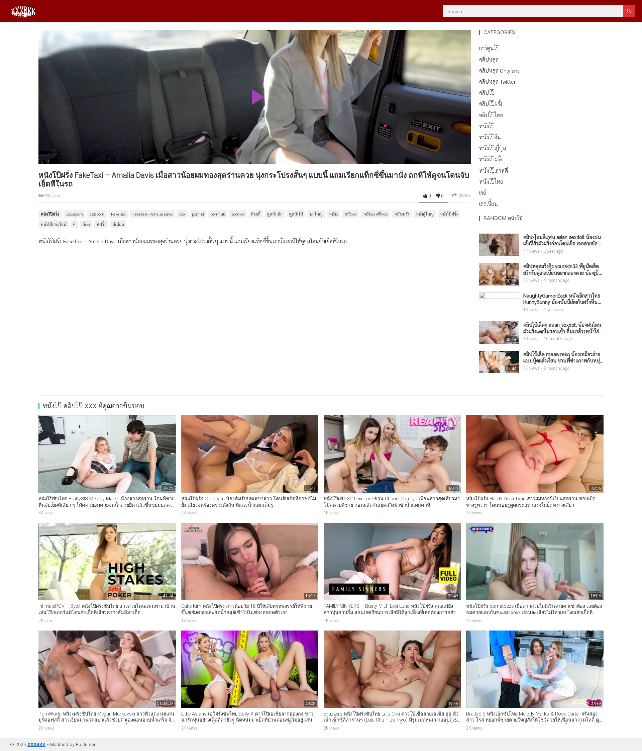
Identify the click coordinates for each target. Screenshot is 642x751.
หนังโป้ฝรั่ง (449, 214)
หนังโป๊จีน (490, 137)
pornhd (198, 214)
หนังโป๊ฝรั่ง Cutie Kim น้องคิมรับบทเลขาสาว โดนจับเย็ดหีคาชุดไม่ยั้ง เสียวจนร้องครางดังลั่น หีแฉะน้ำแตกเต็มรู (248, 502)
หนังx (333, 214)
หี (74, 224)
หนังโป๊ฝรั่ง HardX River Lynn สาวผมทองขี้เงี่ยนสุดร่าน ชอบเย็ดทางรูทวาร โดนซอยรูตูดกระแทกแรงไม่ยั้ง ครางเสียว (531, 502)
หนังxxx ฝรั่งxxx (375, 214)
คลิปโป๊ (487, 92)
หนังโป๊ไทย (491, 181)
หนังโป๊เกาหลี (493, 170)
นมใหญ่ (316, 214)
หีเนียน (118, 224)
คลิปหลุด (489, 59)
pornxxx (238, 214)
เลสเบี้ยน (488, 203)
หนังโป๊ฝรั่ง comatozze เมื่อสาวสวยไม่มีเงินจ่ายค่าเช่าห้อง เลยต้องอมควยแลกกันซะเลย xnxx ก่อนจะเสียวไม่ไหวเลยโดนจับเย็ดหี (534, 609)
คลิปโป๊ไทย (491, 114)
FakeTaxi (118, 214)
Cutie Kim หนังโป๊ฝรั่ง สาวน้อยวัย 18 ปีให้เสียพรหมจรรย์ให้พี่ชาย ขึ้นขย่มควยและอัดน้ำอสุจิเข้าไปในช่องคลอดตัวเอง (246, 609)
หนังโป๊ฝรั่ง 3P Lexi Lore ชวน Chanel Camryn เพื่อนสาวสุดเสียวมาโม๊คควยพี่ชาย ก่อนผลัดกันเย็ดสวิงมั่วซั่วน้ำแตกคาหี (392, 502)
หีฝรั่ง (101, 224)
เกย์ (482, 192)
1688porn (74, 214)
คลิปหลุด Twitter (497, 81)
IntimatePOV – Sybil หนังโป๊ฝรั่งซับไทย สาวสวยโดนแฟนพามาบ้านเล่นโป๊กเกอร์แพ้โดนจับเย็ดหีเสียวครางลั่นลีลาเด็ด (106, 609)
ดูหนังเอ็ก (275, 214)
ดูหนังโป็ (296, 214)
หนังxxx (350, 214)
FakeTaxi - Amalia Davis (152, 214)
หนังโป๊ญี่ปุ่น (492, 148)
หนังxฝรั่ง (401, 214)
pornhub (218, 214)
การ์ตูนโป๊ (489, 48)
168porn (97, 214)
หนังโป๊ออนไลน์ (53, 224)
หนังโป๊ (487, 126)
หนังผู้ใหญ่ (424, 214)
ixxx (182, 214)
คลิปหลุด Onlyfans (499, 70)
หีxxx (86, 224)
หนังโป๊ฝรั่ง (50, 214)
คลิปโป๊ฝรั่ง (490, 103)
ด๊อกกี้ (255, 214)
